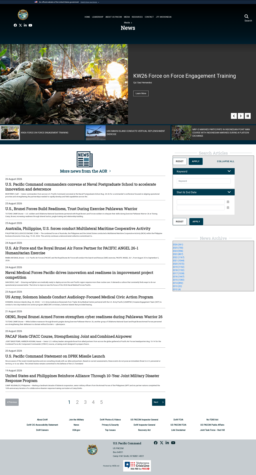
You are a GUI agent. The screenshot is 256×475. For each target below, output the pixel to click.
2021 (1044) (178, 260)
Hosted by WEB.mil (111, 466)
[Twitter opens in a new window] (20, 25)
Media (127, 22)
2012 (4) (177, 289)
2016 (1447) (178, 276)
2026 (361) (178, 244)
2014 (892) (178, 283)
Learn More (141, 93)
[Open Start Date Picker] (228, 202)
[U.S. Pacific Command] (23, 14)
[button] (90, 2)
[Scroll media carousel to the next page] (241, 116)
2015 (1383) (178, 280)
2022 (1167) (178, 257)
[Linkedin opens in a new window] (25, 25)
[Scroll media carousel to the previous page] (234, 116)
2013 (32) (177, 286)
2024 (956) (178, 251)
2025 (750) (178, 248)
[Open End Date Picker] (228, 207)
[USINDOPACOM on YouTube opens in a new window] (30, 25)
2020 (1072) (178, 264)
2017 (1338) (178, 273)
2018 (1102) (178, 270)
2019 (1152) (178, 267)
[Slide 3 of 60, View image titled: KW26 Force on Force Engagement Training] (42, 132)
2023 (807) (178, 254)
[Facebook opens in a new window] (15, 25)
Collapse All (225, 161)
